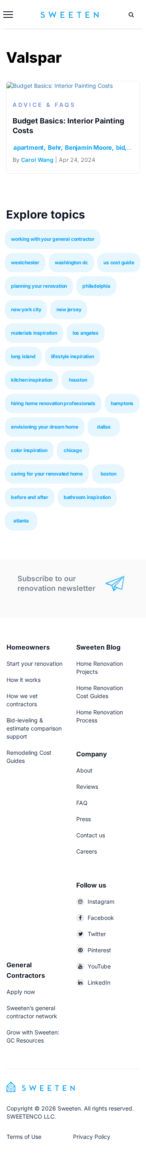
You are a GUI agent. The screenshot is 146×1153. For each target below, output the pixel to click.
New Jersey (68, 309)
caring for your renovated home (47, 474)
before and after (29, 497)
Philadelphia (96, 286)
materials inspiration (34, 333)
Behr (54, 147)
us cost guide (118, 262)
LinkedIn (99, 982)
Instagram (101, 901)
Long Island (23, 356)
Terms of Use (23, 1136)
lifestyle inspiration (72, 356)
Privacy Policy (91, 1136)
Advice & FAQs (44, 104)
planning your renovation (39, 286)
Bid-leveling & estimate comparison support (34, 728)
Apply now (20, 991)
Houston (78, 380)
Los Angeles (86, 333)
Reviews (87, 786)
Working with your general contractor (52, 239)
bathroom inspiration (87, 497)
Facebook (101, 917)
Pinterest (99, 950)
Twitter (97, 933)
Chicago (73, 450)
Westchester (25, 262)
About (84, 770)
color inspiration (29, 450)
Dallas (104, 427)
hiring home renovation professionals (53, 403)
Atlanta (21, 521)
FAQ (82, 802)
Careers (86, 851)
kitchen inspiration (31, 380)
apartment (28, 147)
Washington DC (71, 262)
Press (83, 818)
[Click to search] (131, 14)
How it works (23, 679)
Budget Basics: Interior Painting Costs (68, 126)
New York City (26, 309)
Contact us (90, 835)
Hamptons (122, 403)
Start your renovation (34, 663)
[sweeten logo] (40, 1086)
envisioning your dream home (44, 427)
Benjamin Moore (88, 147)
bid (120, 147)
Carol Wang (37, 159)
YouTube (99, 966)
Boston (108, 474)
